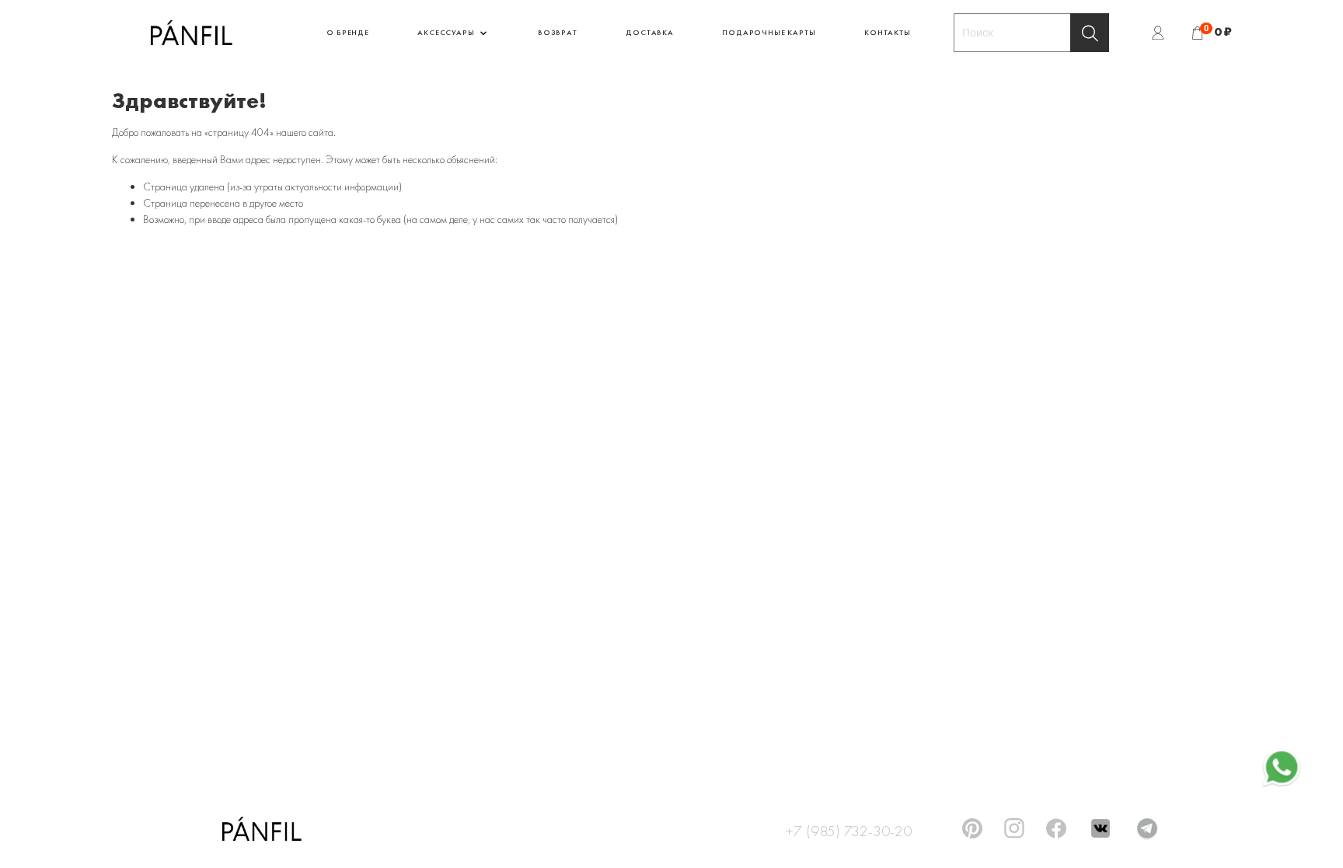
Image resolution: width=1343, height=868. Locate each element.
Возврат (557, 32)
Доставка (650, 32)
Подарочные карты (768, 32)
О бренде (347, 32)
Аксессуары (446, 32)
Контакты (887, 32)
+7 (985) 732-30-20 (848, 828)
